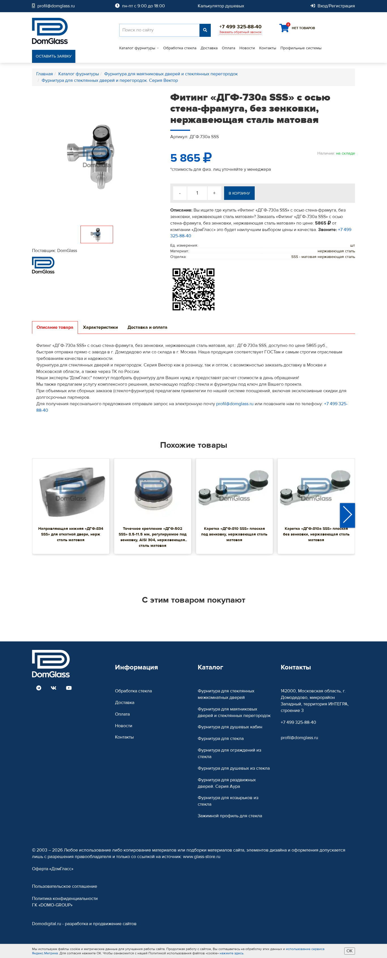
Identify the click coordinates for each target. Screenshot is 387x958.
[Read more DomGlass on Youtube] (69, 688)
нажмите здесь (231, 953)
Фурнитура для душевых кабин (230, 727)
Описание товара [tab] (55, 327)
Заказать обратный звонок (240, 32)
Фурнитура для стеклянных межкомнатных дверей (226, 694)
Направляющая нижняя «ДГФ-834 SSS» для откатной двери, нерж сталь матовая (70, 534)
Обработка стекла (179, 48)
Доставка (209, 48)
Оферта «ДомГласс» (52, 869)
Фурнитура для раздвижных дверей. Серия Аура (227, 783)
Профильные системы (301, 48)
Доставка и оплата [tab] (147, 327)
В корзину (239, 193)
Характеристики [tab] (100, 327)
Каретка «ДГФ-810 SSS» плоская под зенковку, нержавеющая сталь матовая (234, 534)
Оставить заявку (54, 56)
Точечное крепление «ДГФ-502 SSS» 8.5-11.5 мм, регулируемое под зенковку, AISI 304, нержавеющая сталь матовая (152, 537)
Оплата (228, 48)
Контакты (267, 48)
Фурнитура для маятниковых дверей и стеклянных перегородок (234, 712)
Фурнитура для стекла (221, 738)
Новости (247, 48)
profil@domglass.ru (235, 404)
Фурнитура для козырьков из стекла (228, 801)
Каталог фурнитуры (137, 48)
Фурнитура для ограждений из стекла (229, 753)
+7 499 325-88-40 (298, 722)
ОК (349, 951)
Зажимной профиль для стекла (230, 816)
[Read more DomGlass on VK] (53, 688)
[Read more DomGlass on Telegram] (38, 688)
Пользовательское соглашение (64, 886)
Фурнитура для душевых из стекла (234, 768)
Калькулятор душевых (221, 6)
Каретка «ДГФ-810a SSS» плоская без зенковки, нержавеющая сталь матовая (316, 534)
